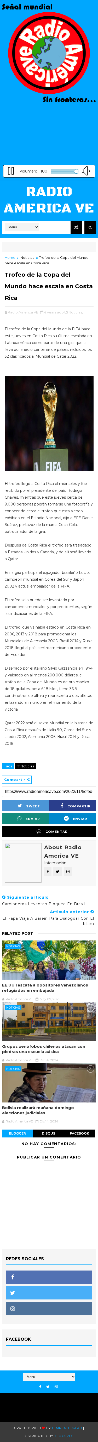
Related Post (17, 933)
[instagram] (56, 1387)
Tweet (33, 806)
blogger (17, 1133)
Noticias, (75, 312)
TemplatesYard (66, 1428)
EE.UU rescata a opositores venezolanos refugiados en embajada (45, 988)
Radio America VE (49, 200)
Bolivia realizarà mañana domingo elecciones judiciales (38, 1110)
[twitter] (48, 1387)
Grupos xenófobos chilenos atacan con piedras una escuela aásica (43, 1049)
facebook (79, 1133)
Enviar (33, 819)
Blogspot (64, 1436)
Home (10, 257)
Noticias (27, 257)
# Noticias (25, 766)
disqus (48, 1133)
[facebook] (40, 1387)
